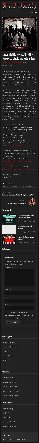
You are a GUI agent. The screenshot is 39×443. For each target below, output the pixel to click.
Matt (27, 63)
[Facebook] (4, 435)
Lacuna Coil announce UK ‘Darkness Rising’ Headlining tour (17, 195)
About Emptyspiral (8, 408)
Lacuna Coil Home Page (10, 391)
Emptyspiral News (8, 342)
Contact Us (6, 413)
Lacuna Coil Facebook (10, 387)
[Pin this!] (13, 183)
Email (7, 297)
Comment (9, 268)
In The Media (7, 356)
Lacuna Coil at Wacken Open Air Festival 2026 (9, 239)
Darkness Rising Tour (10, 186)
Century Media (7, 378)
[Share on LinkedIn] (9, 183)
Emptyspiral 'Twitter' (9, 426)
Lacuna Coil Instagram (10, 396)
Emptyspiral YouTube (9, 422)
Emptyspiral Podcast (9, 347)
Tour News (18, 63)
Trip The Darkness (25, 186)
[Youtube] (9, 435)
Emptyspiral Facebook (10, 382)
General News (7, 63)
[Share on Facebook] (7, 183)
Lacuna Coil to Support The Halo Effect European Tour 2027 (9, 218)
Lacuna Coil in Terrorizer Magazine (17, 203)
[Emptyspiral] (19, 8)
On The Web (6, 360)
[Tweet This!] (3, 183)
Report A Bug (7, 417)
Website (8, 305)
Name (8, 290)
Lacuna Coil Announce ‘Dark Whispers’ (9, 229)
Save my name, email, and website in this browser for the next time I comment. (19, 315)
